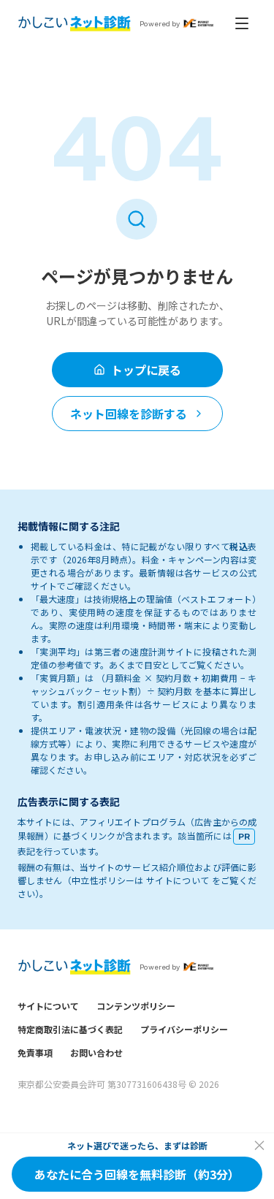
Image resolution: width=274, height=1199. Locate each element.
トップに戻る (146, 369)
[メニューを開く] (241, 23)
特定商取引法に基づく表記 (70, 1029)
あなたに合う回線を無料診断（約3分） (137, 1174)
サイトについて (48, 1006)
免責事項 (35, 1052)
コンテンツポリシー (135, 1006)
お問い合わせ (96, 1052)
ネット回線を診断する (128, 413)
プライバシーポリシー (184, 1029)
